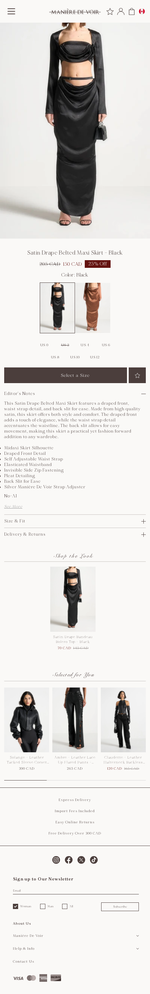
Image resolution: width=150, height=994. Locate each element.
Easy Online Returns (75, 822)
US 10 (75, 357)
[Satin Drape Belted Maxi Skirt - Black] (57, 307)
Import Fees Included (75, 811)
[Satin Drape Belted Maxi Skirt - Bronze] (93, 307)
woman (25, 906)
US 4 (85, 345)
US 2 (65, 345)
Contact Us (23, 962)
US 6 (106, 345)
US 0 (44, 345)
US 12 (95, 357)
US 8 (55, 357)
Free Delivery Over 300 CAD (74, 833)
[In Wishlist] (137, 375)
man (50, 906)
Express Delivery (75, 800)
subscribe (120, 906)
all (71, 906)
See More (13, 506)
